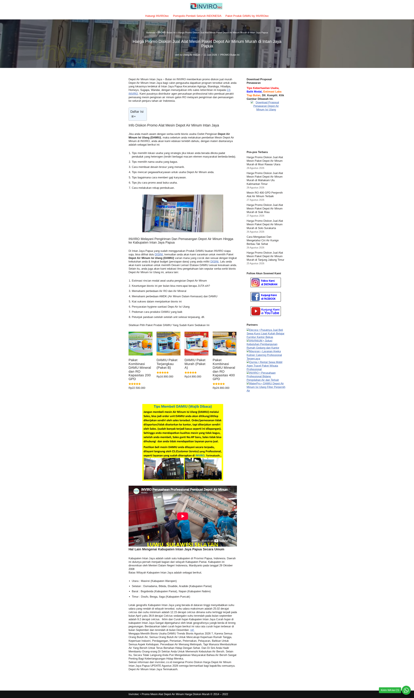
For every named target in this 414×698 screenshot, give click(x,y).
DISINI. (214, 261)
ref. (192, 630)
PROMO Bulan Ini (167, 32)
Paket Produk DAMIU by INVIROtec (247, 15)
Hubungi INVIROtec (157, 15)
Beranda (150, 32)
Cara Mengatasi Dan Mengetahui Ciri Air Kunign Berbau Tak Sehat (263, 240)
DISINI (159, 254)
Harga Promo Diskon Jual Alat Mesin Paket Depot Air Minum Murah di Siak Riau (265, 208)
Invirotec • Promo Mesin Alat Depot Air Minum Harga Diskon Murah (169, 694)
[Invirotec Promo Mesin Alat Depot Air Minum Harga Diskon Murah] (207, 6)
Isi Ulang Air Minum (190, 54)
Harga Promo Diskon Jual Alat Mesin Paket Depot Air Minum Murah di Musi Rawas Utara (265, 161)
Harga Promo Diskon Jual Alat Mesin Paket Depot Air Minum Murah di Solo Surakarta (265, 224)
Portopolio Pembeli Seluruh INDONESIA (197, 15)
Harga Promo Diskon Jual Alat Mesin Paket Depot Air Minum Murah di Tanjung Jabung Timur (265, 256)
